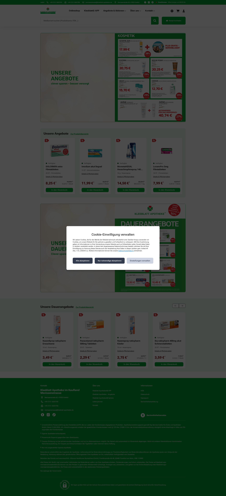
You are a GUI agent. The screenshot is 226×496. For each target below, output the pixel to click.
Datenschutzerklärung (126, 251)
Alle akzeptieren (82, 261)
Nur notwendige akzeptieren (110, 261)
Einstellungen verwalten (140, 261)
